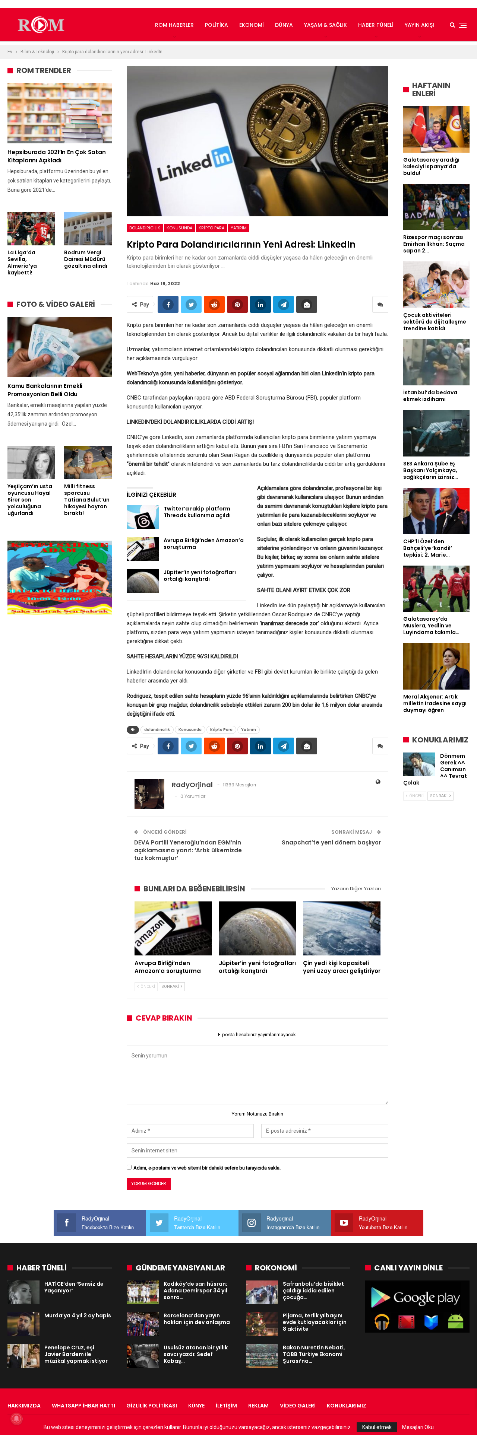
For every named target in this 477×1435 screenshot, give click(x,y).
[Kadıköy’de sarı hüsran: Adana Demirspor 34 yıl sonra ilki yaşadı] (143, 1292)
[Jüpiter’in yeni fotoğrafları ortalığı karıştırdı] (143, 581)
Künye (196, 1405)
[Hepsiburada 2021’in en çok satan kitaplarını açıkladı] (59, 113)
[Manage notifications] (16, 1419)
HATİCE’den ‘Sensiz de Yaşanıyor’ (74, 1287)
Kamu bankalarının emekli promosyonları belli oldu (44, 390)
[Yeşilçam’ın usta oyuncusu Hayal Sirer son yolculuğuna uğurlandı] (31, 462)
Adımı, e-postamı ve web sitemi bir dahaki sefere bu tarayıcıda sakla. (207, 1168)
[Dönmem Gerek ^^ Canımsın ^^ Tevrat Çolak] (419, 764)
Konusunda (179, 228)
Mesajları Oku (418, 1427)
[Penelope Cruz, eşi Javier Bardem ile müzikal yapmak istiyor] (23, 1356)
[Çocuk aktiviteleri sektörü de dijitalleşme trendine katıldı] (436, 284)
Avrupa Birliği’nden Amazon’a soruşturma (204, 544)
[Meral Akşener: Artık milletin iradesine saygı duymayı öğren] (436, 666)
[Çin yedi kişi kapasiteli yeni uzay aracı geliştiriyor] (341, 928)
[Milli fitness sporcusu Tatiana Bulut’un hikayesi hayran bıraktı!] (88, 462)
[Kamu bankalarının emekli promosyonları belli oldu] (59, 347)
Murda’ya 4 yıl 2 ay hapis (77, 1315)
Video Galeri (298, 1405)
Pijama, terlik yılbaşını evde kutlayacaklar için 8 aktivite (315, 1322)
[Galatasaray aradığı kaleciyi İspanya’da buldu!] (436, 129)
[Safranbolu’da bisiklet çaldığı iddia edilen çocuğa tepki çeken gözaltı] (262, 1292)
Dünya (284, 25)
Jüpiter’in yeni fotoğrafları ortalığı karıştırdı (200, 576)
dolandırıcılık (144, 228)
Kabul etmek (377, 1427)
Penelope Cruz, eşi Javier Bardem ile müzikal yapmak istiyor (76, 1354)
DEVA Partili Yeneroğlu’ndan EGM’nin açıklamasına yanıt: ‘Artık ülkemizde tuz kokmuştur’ (188, 850)
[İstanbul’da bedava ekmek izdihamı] (436, 362)
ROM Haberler (174, 25)
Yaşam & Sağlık (325, 25)
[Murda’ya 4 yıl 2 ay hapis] (23, 1324)
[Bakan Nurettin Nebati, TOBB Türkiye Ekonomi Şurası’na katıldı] (262, 1356)
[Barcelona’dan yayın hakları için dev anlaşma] (143, 1324)
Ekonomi (251, 25)
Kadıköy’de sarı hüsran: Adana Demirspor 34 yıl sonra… (195, 1290)
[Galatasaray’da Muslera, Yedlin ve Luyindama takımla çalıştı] (436, 589)
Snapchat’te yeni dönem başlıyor (331, 842)
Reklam (258, 1405)
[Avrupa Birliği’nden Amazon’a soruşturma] (143, 549)
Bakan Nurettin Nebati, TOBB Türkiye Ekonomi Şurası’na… (314, 1354)
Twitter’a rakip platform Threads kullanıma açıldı (197, 512)
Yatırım (239, 228)
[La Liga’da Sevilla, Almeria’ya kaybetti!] (31, 228)
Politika (216, 25)
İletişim (226, 1405)
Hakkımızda (24, 1405)
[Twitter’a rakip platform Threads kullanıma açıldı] (143, 517)
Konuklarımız (346, 1405)
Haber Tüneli (376, 25)
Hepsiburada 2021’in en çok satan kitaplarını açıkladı (56, 156)
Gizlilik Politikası (151, 1405)
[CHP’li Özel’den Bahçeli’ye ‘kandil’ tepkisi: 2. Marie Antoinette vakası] (436, 511)
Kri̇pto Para (211, 228)
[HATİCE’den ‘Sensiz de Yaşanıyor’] (23, 1292)
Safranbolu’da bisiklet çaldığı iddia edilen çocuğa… (313, 1290)
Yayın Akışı (419, 25)
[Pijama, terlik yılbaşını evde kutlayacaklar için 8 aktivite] (262, 1324)
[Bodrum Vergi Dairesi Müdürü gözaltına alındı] (88, 228)
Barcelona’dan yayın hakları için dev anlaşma (197, 1319)
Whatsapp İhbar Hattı (83, 1405)
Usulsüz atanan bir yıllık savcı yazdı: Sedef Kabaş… (196, 1354)
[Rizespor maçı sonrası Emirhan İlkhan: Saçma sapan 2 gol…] (436, 207)
